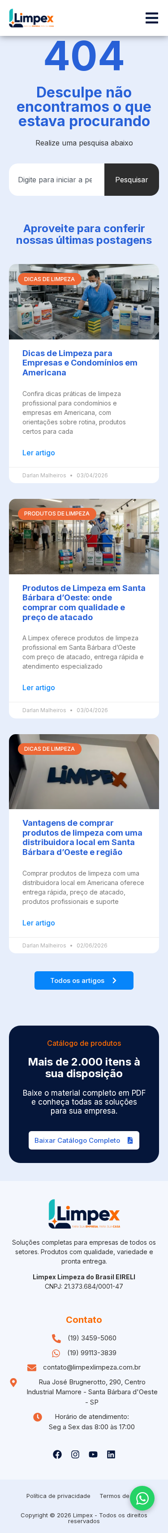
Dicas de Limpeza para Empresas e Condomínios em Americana (80, 362)
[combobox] (56, 179)
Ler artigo (38, 452)
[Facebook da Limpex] (57, 1454)
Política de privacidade (58, 1495)
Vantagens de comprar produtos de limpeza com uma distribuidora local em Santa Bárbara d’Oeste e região (82, 837)
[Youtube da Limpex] (93, 1454)
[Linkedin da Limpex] (111, 1454)
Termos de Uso (120, 1495)
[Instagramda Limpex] (75, 1454)
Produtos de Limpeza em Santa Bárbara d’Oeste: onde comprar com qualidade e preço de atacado (84, 602)
